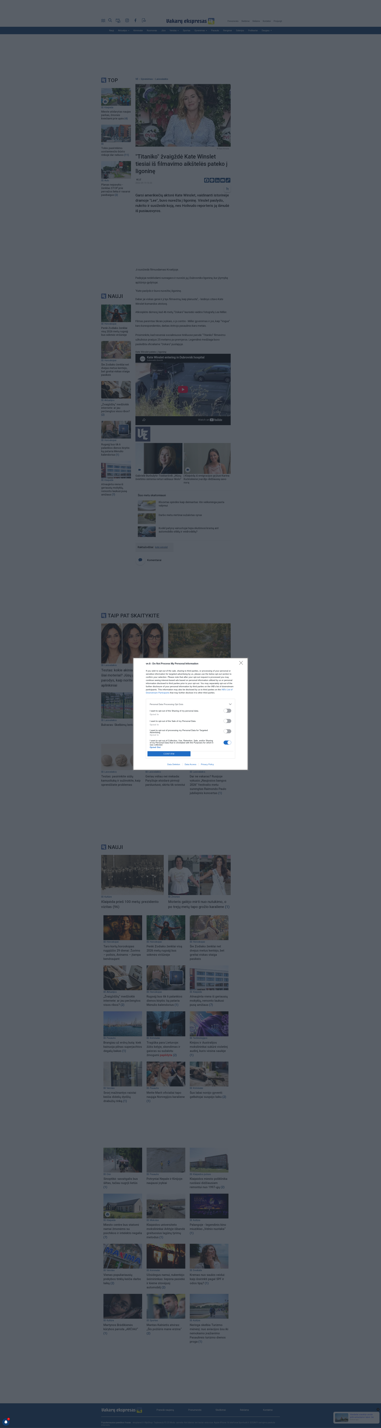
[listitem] (190, 704)
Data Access (190, 764)
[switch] (227, 711)
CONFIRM (169, 754)
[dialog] (190, 714)
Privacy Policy (207, 764)
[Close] (242, 664)
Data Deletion (173, 764)
